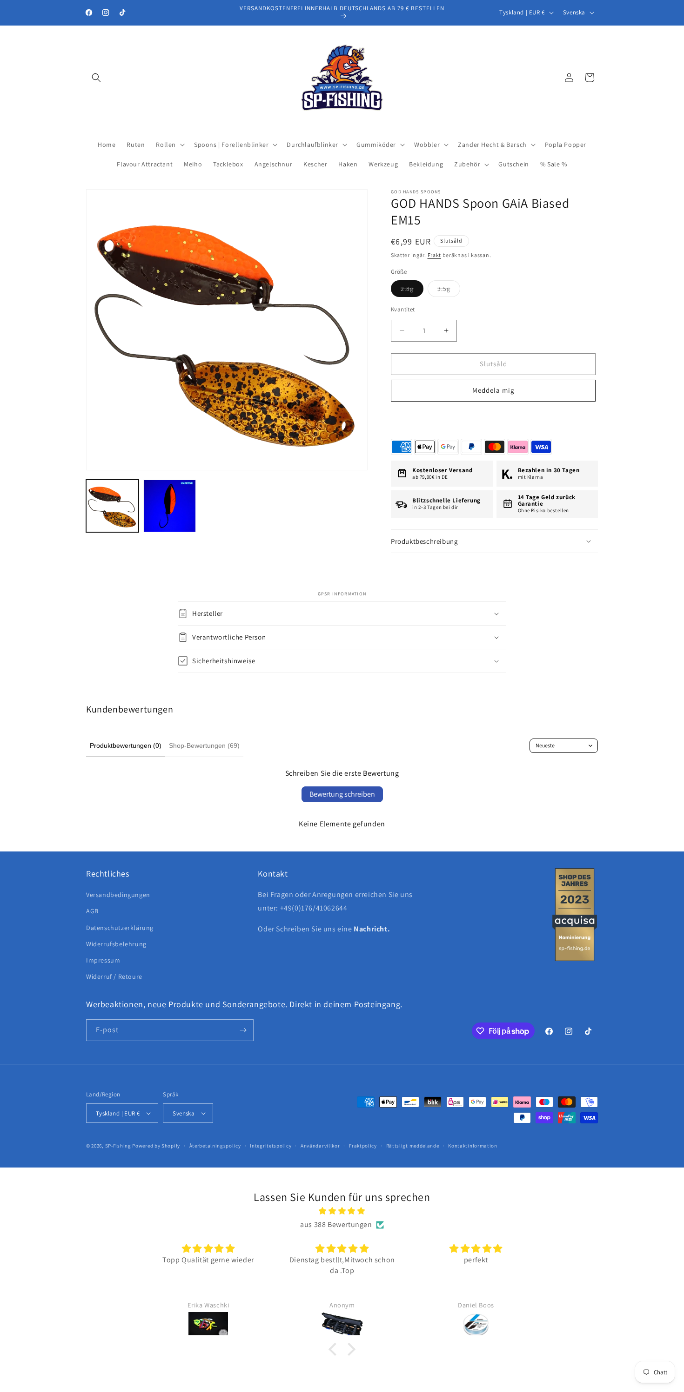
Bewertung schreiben (342, 794)
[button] (96, 77)
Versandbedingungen (118, 895)
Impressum (103, 960)
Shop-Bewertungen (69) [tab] (204, 745)
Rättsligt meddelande (412, 1145)
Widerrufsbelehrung (116, 944)
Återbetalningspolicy (215, 1145)
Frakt (435, 254)
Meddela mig (493, 390)
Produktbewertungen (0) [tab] (125, 745)
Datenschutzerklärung (120, 928)
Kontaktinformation (472, 1145)
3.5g (448, 290)
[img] (342, 1211)
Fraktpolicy (363, 1145)
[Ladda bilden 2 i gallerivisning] (169, 506)
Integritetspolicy (270, 1145)
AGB (92, 911)
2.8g (412, 290)
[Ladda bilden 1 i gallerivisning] (112, 506)
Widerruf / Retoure (114, 976)
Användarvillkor (320, 1145)
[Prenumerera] (243, 1030)
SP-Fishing (118, 1145)
